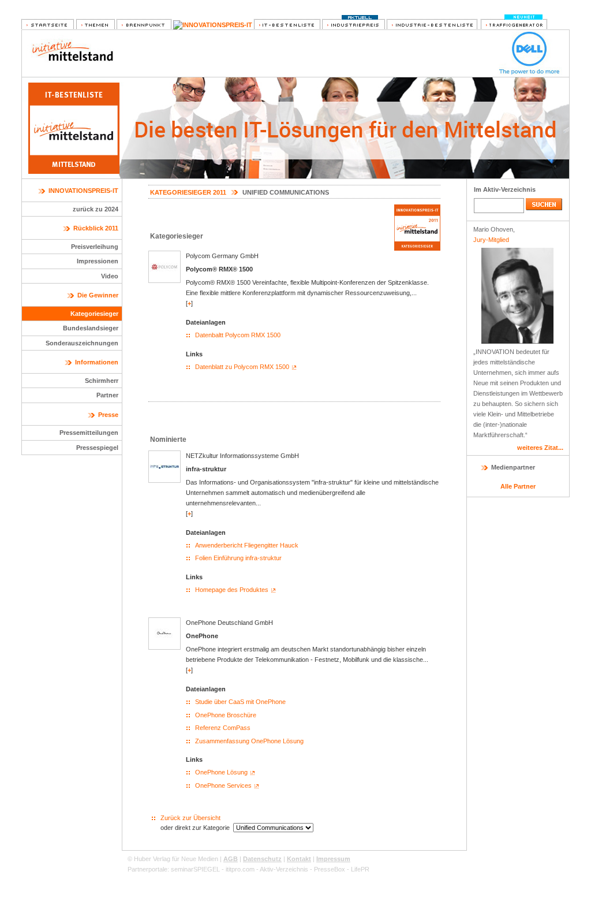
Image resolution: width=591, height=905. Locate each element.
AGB (230, 858)
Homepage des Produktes (231, 589)
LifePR (360, 869)
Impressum (333, 858)
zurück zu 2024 (95, 209)
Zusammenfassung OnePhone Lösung (249, 741)
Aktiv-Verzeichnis (284, 869)
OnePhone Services (223, 785)
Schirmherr (101, 380)
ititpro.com (240, 869)
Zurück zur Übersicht (190, 817)
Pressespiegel (97, 447)
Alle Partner (518, 486)
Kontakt (299, 858)
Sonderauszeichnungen (82, 343)
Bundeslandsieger (90, 328)
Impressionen (97, 261)
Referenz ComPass (222, 727)
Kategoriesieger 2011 (188, 192)
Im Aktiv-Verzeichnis (505, 189)
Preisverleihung (94, 246)
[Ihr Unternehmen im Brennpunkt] (144, 24)
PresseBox (329, 869)
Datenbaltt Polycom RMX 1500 (237, 335)
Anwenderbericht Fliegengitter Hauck (246, 545)
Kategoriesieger (94, 313)
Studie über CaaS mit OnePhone (240, 701)
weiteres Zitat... (540, 447)
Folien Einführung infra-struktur (238, 557)
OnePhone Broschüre (225, 715)
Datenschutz (262, 858)
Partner (107, 395)
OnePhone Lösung (221, 772)
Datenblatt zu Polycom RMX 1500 (242, 366)
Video (109, 276)
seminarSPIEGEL (195, 869)
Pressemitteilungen (88, 432)
